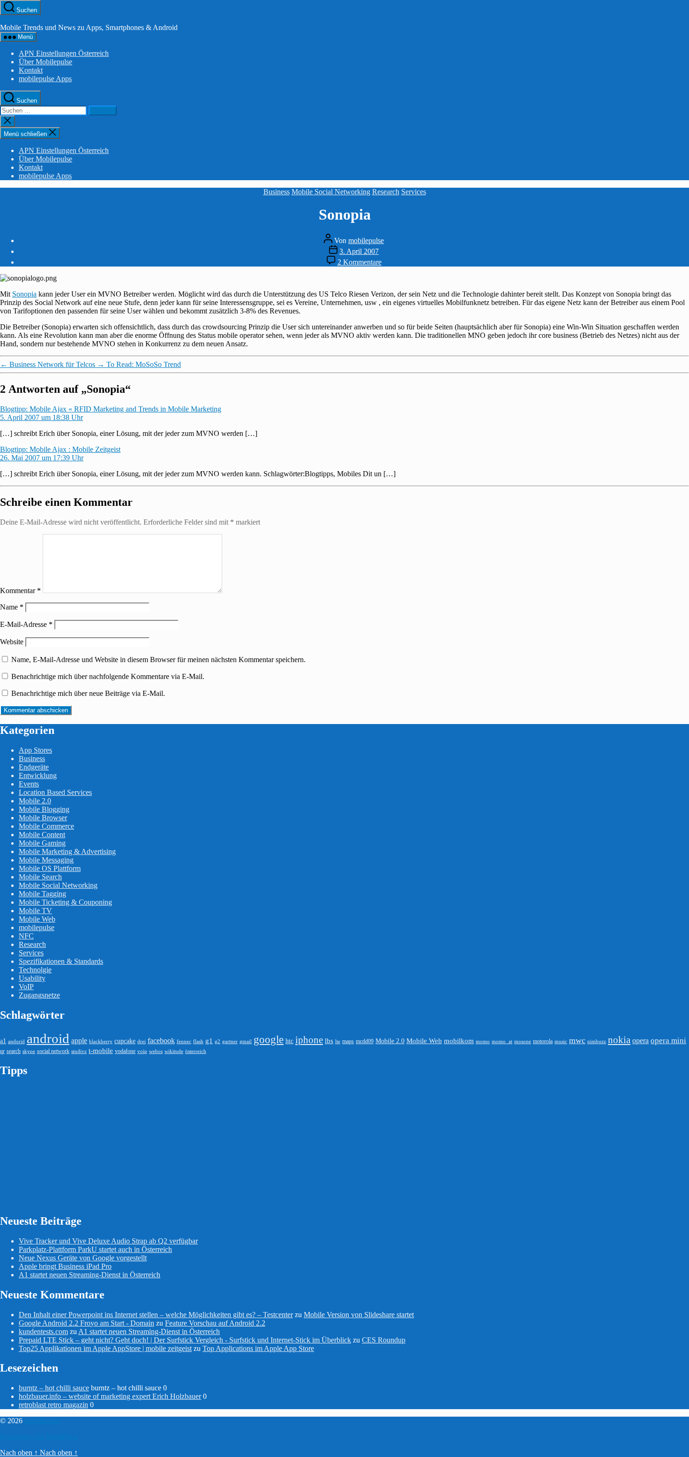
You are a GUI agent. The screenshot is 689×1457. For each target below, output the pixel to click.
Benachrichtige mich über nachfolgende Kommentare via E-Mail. (107, 676)
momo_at (502, 1041)
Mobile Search (40, 877)
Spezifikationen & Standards (61, 961)
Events (29, 784)
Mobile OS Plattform (50, 868)
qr (2, 1051)
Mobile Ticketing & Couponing (65, 902)
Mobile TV (35, 911)
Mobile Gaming (42, 843)
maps (348, 1041)
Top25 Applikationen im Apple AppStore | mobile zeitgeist (105, 1348)
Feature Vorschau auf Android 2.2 (215, 1323)
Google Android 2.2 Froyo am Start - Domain (86, 1323)
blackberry (100, 1041)
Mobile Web (37, 919)
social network (53, 1051)
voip (142, 1051)
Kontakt (31, 70)
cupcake (124, 1041)
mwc (577, 1040)
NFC (26, 936)
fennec (184, 1041)
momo (483, 1041)
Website (11, 642)
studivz (79, 1051)
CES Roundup (383, 1340)
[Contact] (683, 134)
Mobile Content (42, 835)
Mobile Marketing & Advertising (67, 851)
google (269, 1039)
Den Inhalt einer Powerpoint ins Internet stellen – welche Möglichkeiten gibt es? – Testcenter (156, 1315)
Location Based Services (55, 792)
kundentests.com (43, 1331)
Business (276, 192)
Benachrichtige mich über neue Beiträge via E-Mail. (88, 693)
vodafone (125, 1051)
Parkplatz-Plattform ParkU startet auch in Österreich (95, 1249)
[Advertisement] (70, 1145)
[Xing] (683, 213)
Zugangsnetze (39, 995)
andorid (16, 1041)
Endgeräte (34, 767)
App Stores (35, 750)
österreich (195, 1051)
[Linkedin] (683, 187)
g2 (217, 1041)
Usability (32, 978)
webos (156, 1051)
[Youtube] (683, 174)
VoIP (26, 987)
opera (640, 1041)
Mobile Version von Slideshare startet (359, 1315)
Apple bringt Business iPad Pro (65, 1266)
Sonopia (24, 294)
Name (11, 607)
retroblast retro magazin (53, 1405)
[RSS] (683, 200)
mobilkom (459, 1041)
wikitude (174, 1051)
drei (141, 1041)
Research (385, 192)
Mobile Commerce (46, 826)
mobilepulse (18, 19)
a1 (3, 1041)
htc (289, 1041)
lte (337, 1041)
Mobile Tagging (42, 894)
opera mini (668, 1040)
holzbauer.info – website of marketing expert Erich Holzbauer (110, 1396)
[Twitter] (683, 147)
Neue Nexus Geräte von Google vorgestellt (83, 1258)
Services (413, 192)
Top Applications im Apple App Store (258, 1348)
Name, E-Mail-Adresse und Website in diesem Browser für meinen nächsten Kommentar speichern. (158, 660)
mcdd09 (365, 1041)
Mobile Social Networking (331, 192)
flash (198, 1041)
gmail (246, 1041)
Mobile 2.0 (35, 801)
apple (79, 1041)
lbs (329, 1041)
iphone (309, 1039)
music (560, 1041)
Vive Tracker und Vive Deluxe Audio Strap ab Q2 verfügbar (108, 1241)
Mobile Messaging (46, 860)
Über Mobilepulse (45, 62)
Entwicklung (38, 775)
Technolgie (35, 970)
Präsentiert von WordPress (39, 1437)
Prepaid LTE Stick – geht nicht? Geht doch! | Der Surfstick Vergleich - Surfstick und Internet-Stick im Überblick (185, 1340)
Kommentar (20, 591)
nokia (619, 1039)
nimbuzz (596, 1041)
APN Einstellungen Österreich (64, 53)
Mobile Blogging (44, 809)
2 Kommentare (359, 262)
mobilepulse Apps (45, 79)
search (14, 1051)
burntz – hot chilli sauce (54, 1388)
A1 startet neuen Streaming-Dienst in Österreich (89, 1275)
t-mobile (101, 1050)
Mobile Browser (43, 818)
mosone (522, 1041)
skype (28, 1051)
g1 (209, 1041)
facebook (161, 1041)
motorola (543, 1041)
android (48, 1038)
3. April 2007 (359, 251)
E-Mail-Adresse (26, 624)
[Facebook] (683, 161)
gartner (230, 1041)
